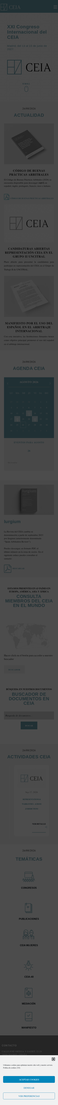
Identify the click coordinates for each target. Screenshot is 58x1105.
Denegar (29, 1087)
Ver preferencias (29, 1095)
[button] (53, 1059)
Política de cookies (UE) (11, 1067)
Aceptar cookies (29, 1079)
